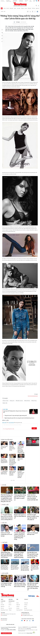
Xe (9, 606)
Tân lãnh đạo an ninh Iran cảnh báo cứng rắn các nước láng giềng (4, 567)
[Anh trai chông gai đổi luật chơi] (4, 443)
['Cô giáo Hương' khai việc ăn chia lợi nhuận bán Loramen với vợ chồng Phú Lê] (7, 509)
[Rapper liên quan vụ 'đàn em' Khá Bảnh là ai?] (20, 509)
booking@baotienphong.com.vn (27, 615)
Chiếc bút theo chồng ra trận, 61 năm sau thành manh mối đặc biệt (32, 497)
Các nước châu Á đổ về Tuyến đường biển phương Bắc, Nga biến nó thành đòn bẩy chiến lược (25, 568)
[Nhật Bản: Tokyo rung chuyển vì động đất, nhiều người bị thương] (20, 547)
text (30, 12)
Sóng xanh (11, 8)
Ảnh (17, 599)
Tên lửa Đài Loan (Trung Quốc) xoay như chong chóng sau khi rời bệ (32, 555)
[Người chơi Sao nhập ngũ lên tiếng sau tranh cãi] (12, 468)
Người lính (37, 8)
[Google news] (33, 621)
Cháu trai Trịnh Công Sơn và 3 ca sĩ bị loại (12, 448)
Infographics (11, 601)
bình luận (35, 12)
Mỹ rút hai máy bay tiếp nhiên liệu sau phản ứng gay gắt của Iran (15, 567)
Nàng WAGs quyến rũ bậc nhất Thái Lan (4, 472)
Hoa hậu (18, 608)
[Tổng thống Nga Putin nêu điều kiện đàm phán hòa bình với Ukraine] (7, 547)
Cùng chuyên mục (7, 439)
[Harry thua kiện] (21, 456)
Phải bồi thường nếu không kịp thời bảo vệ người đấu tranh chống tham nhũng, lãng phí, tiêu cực (7, 498)
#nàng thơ (12, 400)
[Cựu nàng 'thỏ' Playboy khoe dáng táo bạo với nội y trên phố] (33, 411)
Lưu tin (2, 36)
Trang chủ (2, 8)
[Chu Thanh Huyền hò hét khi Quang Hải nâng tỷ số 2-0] (4, 456)
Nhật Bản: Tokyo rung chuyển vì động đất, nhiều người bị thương (19, 555)
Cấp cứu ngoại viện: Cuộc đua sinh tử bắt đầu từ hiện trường (20, 584)
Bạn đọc (25, 608)
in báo (33, 12)
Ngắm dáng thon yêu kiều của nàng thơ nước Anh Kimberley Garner (19, 418)
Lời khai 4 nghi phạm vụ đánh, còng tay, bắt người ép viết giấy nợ (33, 517)
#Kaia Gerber (27, 400)
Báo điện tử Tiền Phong (20, 4)
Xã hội (5, 8)
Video (2, 599)
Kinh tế (7, 8)
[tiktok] (28, 620)
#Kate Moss (34, 400)
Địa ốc (15, 8)
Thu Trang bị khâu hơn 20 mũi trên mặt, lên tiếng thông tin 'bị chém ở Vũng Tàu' (12, 461)
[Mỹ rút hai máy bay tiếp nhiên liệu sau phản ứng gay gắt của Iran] (15, 561)
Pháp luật (29, 8)
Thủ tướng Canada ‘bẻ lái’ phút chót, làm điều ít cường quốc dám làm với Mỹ (35, 568)
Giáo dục (2, 608)
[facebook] (36, 1)
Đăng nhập (4, 422)
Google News (37, 12)
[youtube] (38, 1)
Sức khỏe (18, 8)
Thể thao (33, 8)
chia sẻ (28, 12)
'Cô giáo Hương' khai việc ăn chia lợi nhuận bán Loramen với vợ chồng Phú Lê (7, 517)
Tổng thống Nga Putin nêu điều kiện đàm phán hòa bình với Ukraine (6, 555)
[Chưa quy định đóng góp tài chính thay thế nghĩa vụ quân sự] (20, 490)
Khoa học (10, 608)
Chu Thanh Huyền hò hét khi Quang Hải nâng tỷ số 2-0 (4, 460)
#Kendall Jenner (19, 400)
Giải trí (3, 11)
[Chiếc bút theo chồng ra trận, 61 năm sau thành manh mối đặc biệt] (33, 490)
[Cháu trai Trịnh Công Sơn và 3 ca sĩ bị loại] (12, 443)
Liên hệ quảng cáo (25, 612)
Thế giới (22, 8)
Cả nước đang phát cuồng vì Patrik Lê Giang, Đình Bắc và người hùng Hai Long (21, 449)
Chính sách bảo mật (10, 624)
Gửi (34, 428)
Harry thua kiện (20, 459)
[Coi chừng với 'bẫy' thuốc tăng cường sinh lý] (7, 578)
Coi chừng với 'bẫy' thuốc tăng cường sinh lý (6, 584)
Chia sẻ (2, 33)
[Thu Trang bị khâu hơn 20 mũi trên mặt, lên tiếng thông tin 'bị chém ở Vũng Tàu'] (12, 456)
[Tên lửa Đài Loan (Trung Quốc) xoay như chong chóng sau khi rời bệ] (33, 547)
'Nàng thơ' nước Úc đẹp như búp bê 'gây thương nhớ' (15, 415)
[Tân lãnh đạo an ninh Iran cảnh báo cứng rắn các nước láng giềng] (5, 561)
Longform (3, 601)
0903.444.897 (4, 620)
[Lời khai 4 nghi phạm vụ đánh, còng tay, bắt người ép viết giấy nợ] (33, 509)
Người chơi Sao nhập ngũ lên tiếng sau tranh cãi (12, 473)
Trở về (2, 41)
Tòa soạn (3, 612)
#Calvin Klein (5, 400)
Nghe (2, 30)
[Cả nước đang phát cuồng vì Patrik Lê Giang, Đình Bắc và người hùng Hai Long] (21, 443)
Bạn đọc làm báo (7, 633)
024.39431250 (4, 615)
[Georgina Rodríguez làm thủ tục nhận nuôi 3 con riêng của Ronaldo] (21, 468)
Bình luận (2, 38)
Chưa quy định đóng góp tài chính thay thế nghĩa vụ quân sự (20, 497)
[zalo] (30, 621)
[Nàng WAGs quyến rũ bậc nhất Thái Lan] (4, 468)
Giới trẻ (26, 8)
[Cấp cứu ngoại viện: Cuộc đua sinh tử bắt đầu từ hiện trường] (20, 578)
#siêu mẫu (5, 403)
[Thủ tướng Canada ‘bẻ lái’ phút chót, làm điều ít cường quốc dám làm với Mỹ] (35, 561)
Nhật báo (11, 599)
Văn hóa (18, 606)
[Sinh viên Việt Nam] (31, 596)
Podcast (26, 599)
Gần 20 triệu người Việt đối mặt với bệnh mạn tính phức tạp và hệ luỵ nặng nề (33, 586)
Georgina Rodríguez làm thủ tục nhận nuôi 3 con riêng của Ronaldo (21, 474)
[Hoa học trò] (37, 596)
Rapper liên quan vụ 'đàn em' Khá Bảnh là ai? (20, 516)
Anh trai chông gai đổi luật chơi (4, 447)
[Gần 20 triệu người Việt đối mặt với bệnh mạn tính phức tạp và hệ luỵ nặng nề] (33, 578)
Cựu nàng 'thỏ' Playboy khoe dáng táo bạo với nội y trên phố (15, 411)
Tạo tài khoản (11, 422)
